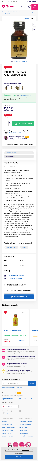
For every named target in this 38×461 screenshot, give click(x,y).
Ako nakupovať (7, 424)
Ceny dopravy (23, 427)
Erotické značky (28, 12)
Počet (6, 123)
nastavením (25, 450)
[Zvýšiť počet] (10, 122)
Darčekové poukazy (25, 421)
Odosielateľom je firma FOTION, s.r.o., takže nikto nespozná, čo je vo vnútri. (21, 352)
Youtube (15, 411)
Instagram (7, 413)
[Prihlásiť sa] (25, 7)
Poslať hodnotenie (20, 296)
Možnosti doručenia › (15, 132)
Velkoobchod (23, 433)
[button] (21, 7)
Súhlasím (19, 457)
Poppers (7, 13)
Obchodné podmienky (26, 436)
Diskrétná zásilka (25, 424)
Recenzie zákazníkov (8, 427)
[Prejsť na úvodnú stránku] (8, 6)
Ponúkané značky (7, 430)
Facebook (25, 411)
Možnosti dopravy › (25, 95)
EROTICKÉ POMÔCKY (14, 12)
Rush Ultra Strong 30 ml (12, 330)
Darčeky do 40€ (12, 247)
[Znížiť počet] (10, 125)
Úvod (3, 12)
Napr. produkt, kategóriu (14, 18)
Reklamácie (23, 430)
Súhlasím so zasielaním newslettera (12, 387)
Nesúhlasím (19, 453)
